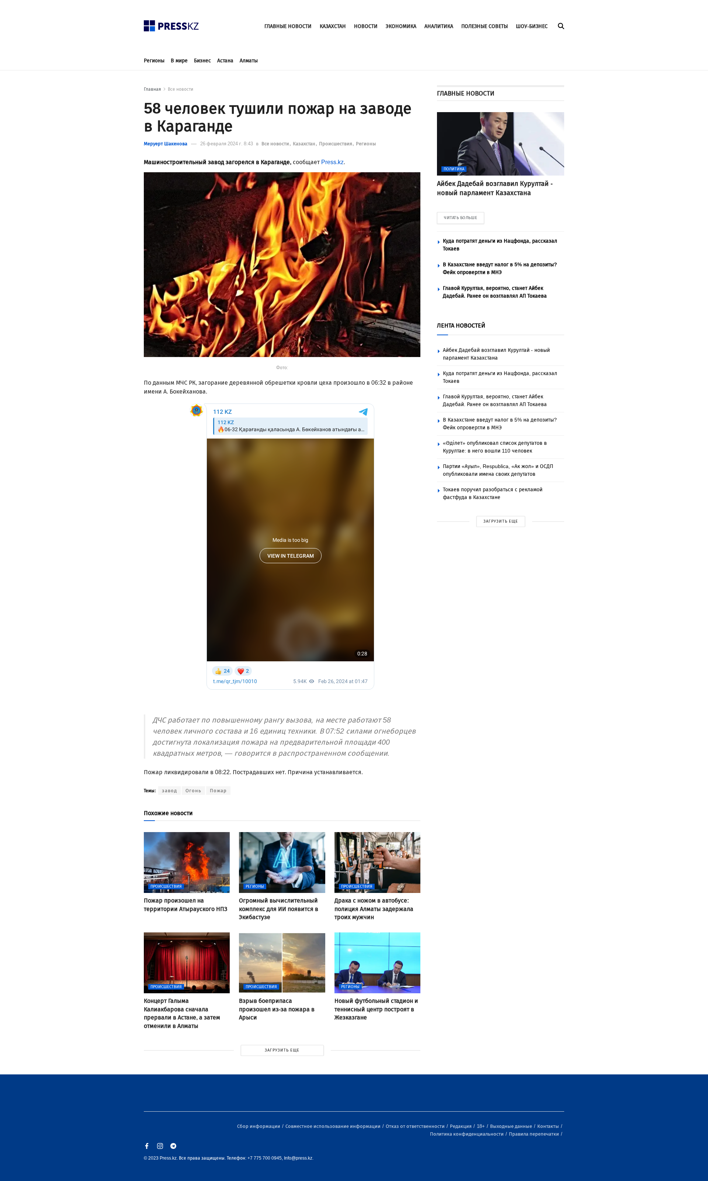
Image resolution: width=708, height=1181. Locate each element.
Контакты (548, 1126)
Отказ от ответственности (416, 1126)
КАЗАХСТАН (333, 26)
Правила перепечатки (534, 1134)
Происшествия (336, 143)
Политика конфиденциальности (467, 1134)
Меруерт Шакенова (165, 143)
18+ (481, 1126)
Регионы (154, 61)
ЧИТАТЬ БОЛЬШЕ (460, 217)
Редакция (461, 1126)
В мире (179, 61)
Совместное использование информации (333, 1126)
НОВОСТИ (366, 26)
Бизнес (202, 61)
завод (169, 790)
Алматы (249, 61)
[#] (171, 23)
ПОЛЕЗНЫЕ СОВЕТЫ (484, 26)
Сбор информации (259, 1126)
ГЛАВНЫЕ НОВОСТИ (288, 26)
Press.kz (332, 162)
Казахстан (304, 143)
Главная (152, 89)
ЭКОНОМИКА (401, 26)
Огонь (193, 790)
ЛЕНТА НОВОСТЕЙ (461, 325)
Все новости (180, 89)
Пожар (218, 790)
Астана (225, 61)
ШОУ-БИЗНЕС (532, 26)
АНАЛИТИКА (438, 26)
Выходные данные (511, 1126)
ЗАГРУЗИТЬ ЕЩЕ (282, 1050)
